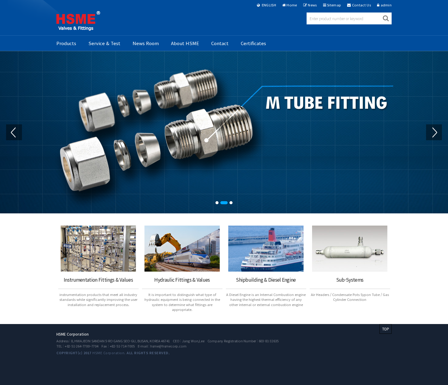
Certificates (253, 43)
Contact (220, 43)
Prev (14, 132)
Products (66, 43)
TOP (385, 328)
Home (291, 4)
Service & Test (104, 43)
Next (434, 132)
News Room (146, 43)
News (312, 4)
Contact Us (361, 4)
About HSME (185, 43)
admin (386, 4)
